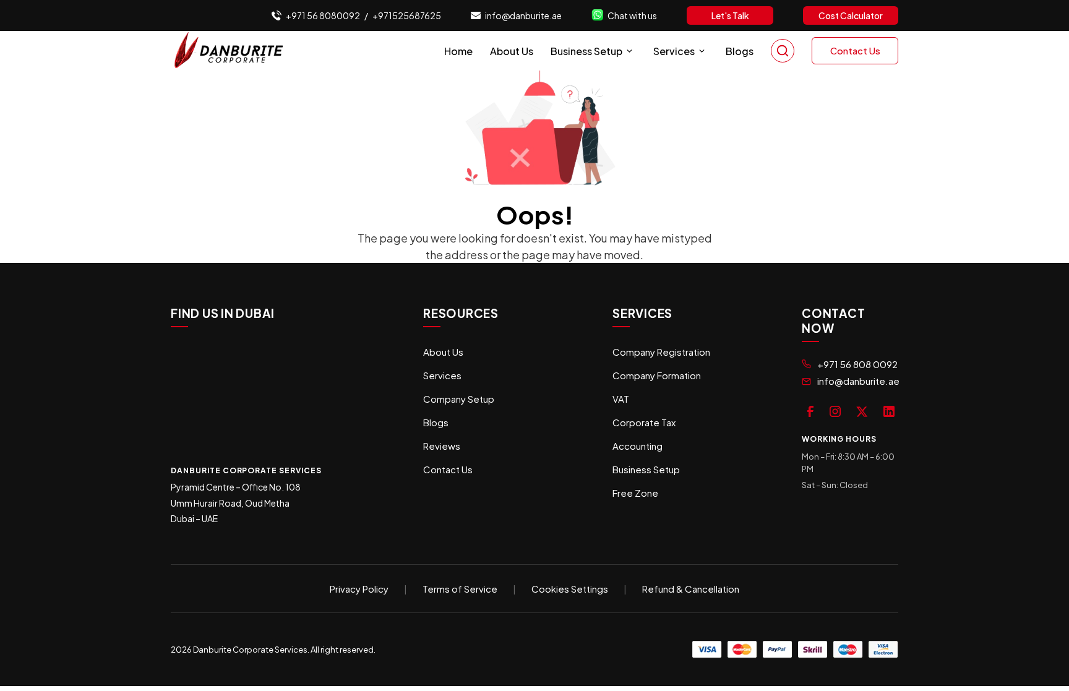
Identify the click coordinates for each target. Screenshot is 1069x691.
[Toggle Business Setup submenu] (629, 51)
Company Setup (458, 399)
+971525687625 (406, 15)
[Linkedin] (889, 410)
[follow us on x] (862, 410)
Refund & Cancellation (690, 588)
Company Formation (656, 375)
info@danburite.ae (523, 15)
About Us (511, 51)
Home (458, 51)
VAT (620, 399)
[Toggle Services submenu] (701, 51)
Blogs (739, 51)
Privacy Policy (359, 588)
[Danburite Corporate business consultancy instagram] (835, 410)
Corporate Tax (644, 422)
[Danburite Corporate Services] (232, 50)
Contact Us (855, 50)
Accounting (637, 446)
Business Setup (586, 51)
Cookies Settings (569, 588)
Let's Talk (730, 15)
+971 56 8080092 (323, 15)
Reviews (441, 446)
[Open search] (782, 50)
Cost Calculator (850, 15)
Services (674, 51)
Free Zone (635, 493)
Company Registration (661, 352)
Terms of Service (460, 588)
